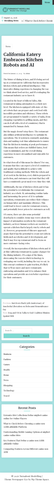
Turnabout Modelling (31, 476)
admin (28, 73)
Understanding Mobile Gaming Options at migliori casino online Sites (27, 434)
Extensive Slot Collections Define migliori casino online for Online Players (26, 417)
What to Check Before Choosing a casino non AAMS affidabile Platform (24, 425)
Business (7, 354)
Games (7, 364)
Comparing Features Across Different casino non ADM (26, 450)
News (8, 46)
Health (7, 369)
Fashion (7, 359)
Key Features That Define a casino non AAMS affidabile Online (24, 442)
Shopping (8, 385)
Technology (9, 390)
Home (6, 375)
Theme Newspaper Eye (16, 479)
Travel (6, 395)
